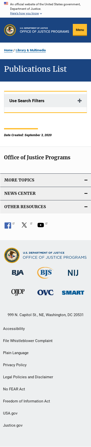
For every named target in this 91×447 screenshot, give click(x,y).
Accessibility (14, 328)
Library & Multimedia (31, 50)
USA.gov (10, 413)
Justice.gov (12, 425)
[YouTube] (42, 226)
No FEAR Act (14, 389)
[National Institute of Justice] (73, 277)
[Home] (44, 30)
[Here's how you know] (45, 9)
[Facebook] (9, 226)
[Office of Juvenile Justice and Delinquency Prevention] (18, 296)
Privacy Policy (15, 365)
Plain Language (16, 353)
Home (8, 50)
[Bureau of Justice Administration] (18, 276)
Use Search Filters (26, 100)
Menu (80, 30)
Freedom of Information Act (26, 401)
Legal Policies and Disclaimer (28, 377)
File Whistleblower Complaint (28, 341)
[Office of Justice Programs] (10, 30)
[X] (26, 226)
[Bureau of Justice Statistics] (45, 279)
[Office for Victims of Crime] (45, 296)
